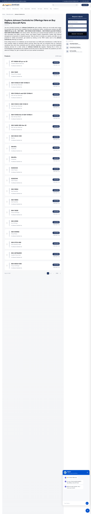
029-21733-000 (16, 242)
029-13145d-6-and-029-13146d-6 (21, 93)
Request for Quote (77, 33)
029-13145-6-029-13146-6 (19, 104)
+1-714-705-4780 (85, 1)
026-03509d (15, 232)
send (87, 503)
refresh (87, 472)
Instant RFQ (85, 4)
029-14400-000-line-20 (18, 125)
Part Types (40, 8)
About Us (9, 8)
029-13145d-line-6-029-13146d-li (21, 114)
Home (3, 8)
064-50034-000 (16, 263)
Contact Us (56, 8)
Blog (51, 8)
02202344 (14, 168)
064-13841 (14, 72)
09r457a (13, 146)
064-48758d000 (16, 253)
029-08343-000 (16, 136)
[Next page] (60, 273)
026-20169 (14, 221)
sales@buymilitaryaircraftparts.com (71, 1)
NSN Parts (33, 8)
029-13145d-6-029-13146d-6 (20, 83)
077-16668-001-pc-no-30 (19, 61)
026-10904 (14, 189)
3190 (57, 273)
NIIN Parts (46, 8)
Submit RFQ (56, 62)
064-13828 (14, 210)
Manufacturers (15, 8)
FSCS (21, 8)
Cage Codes (27, 8)
